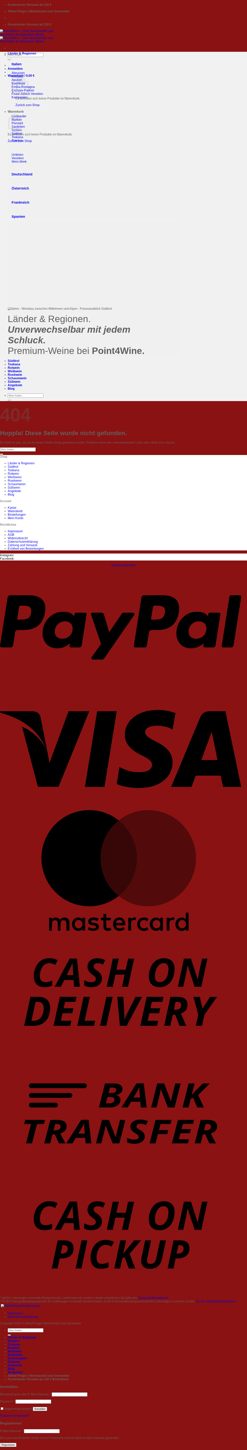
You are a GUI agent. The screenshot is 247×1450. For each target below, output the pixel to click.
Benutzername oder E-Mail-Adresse (25, 1394)
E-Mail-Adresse (11, 1431)
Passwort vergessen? (15, 1415)
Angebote (15, 385)
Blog (11, 388)
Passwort (7, 1401)
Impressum (15, 531)
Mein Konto (15, 518)
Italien (17, 64)
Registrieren (8, 1444)
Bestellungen (17, 514)
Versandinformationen (153, 1297)
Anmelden (40, 1408)
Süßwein (14, 381)
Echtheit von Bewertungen (26, 548)
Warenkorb (15, 511)
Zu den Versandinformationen (216, 1301)
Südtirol (13, 360)
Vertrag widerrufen (123, 565)
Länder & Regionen (22, 53)
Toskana (14, 364)
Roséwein (15, 374)
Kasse (12, 507)
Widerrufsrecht (18, 538)
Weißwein (15, 371)
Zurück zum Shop (27, 105)
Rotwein (14, 367)
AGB (11, 534)
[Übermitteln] (9, 59)
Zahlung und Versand (22, 545)
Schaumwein (17, 378)
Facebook (7, 558)
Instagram (7, 555)
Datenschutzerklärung (23, 541)
